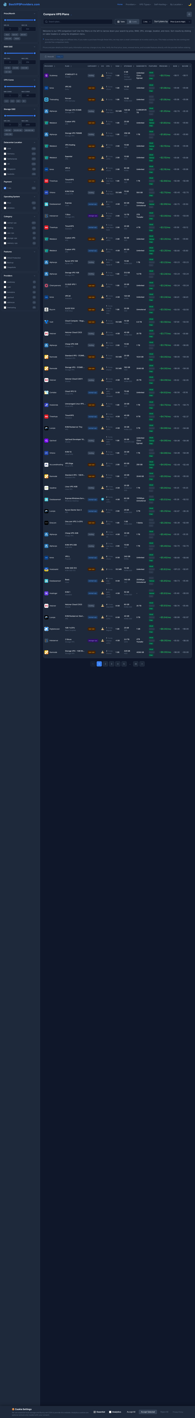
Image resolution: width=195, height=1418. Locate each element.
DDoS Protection (14, 258)
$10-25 (15, 34)
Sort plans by (161, 21)
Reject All (164, 1412)
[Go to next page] (142, 663)
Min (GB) (7, 58)
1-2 (6, 101)
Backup (10, 262)
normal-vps (21, 223)
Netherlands (21, 159)
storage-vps (21, 238)
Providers (130, 4)
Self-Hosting (160, 4)
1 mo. (21, 188)
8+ (24, 101)
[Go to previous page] (93, 663)
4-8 (18, 101)
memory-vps (21, 243)
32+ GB (8, 72)
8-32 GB (24, 68)
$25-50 (23, 34)
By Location (175, 4)
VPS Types (144, 4)
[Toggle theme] (189, 14)
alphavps (21, 302)
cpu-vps (21, 233)
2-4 (12, 101)
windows (21, 208)
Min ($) (6, 25)
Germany (21, 154)
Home (120, 4)
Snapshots (11, 267)
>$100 (17, 38)
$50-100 (8, 38)
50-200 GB (17, 130)
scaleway (21, 282)
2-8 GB (15, 68)
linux (21, 203)
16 (136, 664)
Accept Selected (148, 1412)
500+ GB (8, 134)
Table (122, 22)
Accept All (131, 1412)
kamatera (21, 292)
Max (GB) (25, 58)
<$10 (7, 34)
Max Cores (26, 91)
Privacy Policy (178, 1412)
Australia (21, 174)
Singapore (21, 169)
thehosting (21, 307)
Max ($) (24, 25)
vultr (21, 287)
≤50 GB (7, 130)
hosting (21, 228)
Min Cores (8, 91)
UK (21, 164)
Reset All (51, 57)
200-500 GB (29, 130)
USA (21, 148)
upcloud (21, 297)
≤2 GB (7, 68)
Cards (134, 22)
